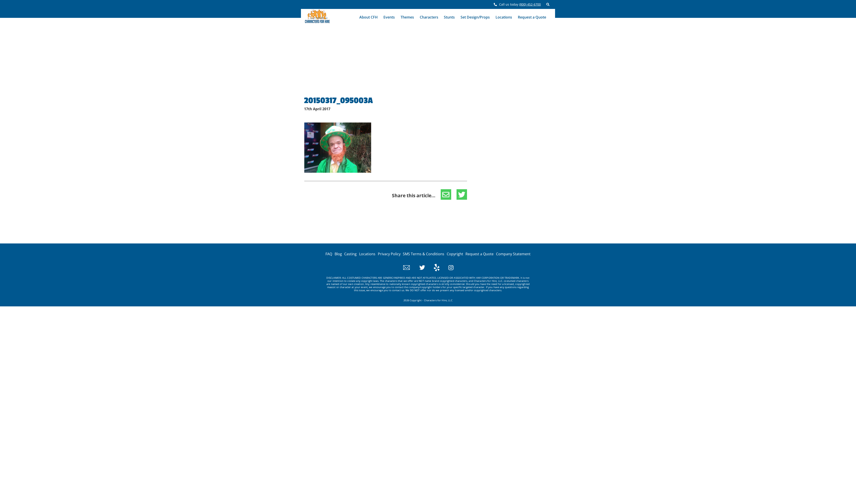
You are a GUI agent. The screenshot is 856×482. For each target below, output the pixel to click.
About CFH (368, 17)
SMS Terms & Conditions (423, 253)
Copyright (455, 253)
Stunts (449, 17)
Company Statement (513, 253)
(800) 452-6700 (530, 4)
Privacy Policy (389, 253)
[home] (317, 17)
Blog (338, 253)
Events (389, 17)
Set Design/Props (475, 17)
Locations (504, 17)
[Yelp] (433, 267)
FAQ (328, 253)
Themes (407, 17)
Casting (350, 253)
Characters (429, 17)
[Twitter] (418, 267)
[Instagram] (447, 267)
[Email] (406, 267)
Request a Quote (532, 17)
